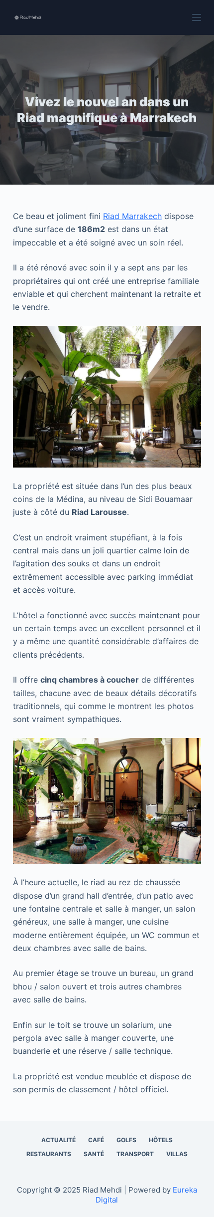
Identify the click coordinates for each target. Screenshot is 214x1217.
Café (96, 1140)
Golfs (126, 1140)
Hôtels (161, 1140)
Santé (94, 1154)
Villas (177, 1154)
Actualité (58, 1140)
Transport (135, 1154)
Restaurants (48, 1154)
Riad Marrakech (132, 216)
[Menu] (196, 17)
